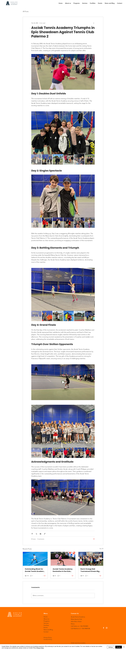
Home (45, 617)
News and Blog (48, 629)
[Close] (124, 647)
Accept (118, 647)
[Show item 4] (68, 159)
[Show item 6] (90, 159)
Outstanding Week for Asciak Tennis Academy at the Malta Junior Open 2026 (35, 570)
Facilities (46, 625)
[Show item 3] (58, 159)
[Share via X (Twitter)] (36, 534)
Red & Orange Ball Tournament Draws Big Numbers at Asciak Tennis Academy (89, 570)
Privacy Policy (40, 648)
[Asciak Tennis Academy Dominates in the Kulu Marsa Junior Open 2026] (63, 559)
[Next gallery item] (93, 133)
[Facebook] (104, 628)
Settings (110, 647)
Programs (46, 621)
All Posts (26, 11)
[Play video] (63, 72)
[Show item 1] (36, 159)
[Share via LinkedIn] (40, 534)
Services (46, 623)
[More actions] (94, 23)
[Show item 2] (47, 159)
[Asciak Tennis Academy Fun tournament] (90, 559)
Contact (46, 632)
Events (46, 627)
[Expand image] (63, 132)
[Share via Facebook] (32, 534)
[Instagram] (107, 628)
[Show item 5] (79, 159)
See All (101, 548)
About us (46, 619)
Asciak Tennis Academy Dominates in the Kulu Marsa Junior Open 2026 (62, 570)
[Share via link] (45, 534)
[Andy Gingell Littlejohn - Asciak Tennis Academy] (35, 559)
